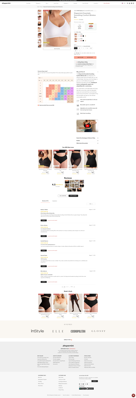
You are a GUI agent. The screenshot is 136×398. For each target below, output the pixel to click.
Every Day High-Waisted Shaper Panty (43, 365)
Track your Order (62, 379)
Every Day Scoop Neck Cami (43, 357)
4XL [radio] (79, 50)
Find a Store (40, 385)
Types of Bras (71, 357)
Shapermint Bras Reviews (89, 364)
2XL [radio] (91, 48)
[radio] (79, 36)
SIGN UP (94, 381)
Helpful (43, 220)
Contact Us (61, 387)
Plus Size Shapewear (57, 357)
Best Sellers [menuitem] (28, 3)
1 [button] (64, 286)
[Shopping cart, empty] (133, 3)
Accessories (55, 364)
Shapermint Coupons (88, 360)
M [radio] (79, 48)
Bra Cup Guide (71, 359)
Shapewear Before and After (89, 367)
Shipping (60, 385)
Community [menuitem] (95, 3)
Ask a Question (63, 195)
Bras (41, 6)
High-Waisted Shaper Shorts (42, 362)
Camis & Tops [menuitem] (56, 3)
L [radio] (83, 48)
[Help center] (131, 3)
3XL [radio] (75, 50)
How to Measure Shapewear (74, 362)
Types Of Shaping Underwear (74, 360)
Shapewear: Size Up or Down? (74, 365)
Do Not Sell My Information (76, 395)
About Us (40, 377)
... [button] (69, 286)
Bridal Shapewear (56, 362)
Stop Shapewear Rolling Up (74, 364)
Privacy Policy (61, 389)
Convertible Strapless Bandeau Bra (44, 360)
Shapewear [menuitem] (38, 3)
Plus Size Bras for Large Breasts (59, 360)
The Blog (40, 381)
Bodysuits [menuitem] (75, 3)
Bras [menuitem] (46, 3)
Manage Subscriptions (63, 383)
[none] (80, 34)
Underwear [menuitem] (66, 3)
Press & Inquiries (86, 395)
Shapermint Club (87, 365)
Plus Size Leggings (56, 359)
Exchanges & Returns (63, 381)
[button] (123, 3)
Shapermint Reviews (88, 362)
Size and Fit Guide (87, 46)
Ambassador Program (42, 379)
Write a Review (73, 195)
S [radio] (75, 48)
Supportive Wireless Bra (42, 359)
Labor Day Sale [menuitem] (106, 3)
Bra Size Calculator (87, 357)
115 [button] (72, 286)
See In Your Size (57, 48)
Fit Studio (86, 359)
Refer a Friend (40, 383)
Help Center (61, 377)
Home (38, 6)
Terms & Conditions (66, 395)
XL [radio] (87, 48)
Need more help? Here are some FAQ (46, 105)
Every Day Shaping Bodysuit (42, 366)
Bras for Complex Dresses (74, 367)
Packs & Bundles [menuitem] (85, 3)
